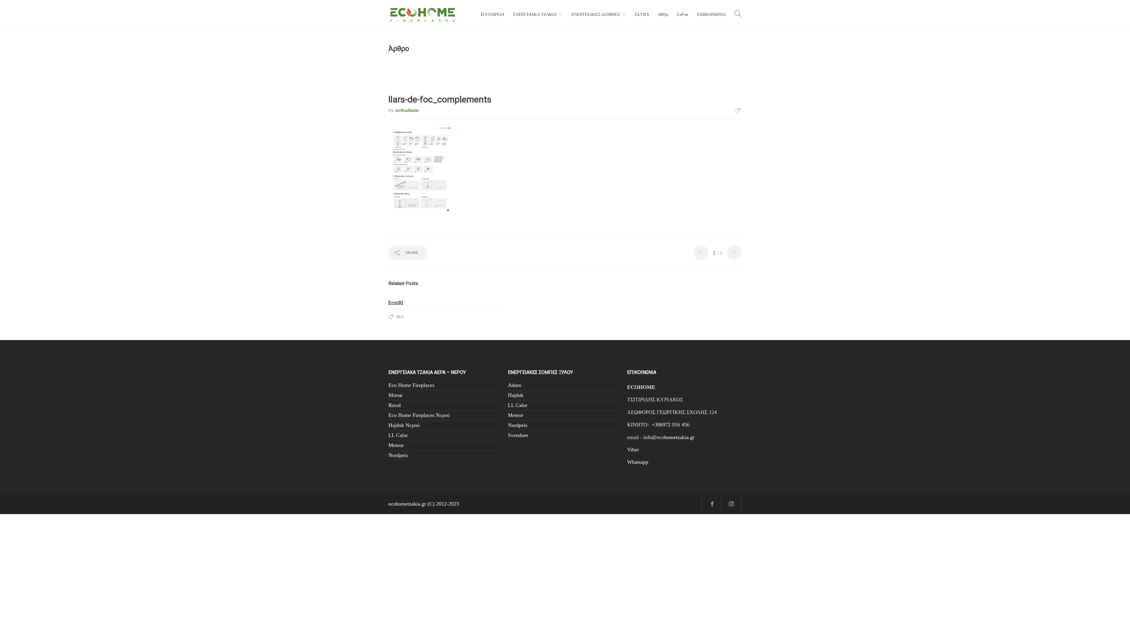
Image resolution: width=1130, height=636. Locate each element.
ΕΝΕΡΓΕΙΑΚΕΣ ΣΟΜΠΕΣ (595, 14)
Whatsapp (637, 462)
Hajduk (516, 395)
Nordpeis (398, 455)
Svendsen (518, 435)
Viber (633, 450)
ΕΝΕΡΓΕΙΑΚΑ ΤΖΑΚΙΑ (535, 14)
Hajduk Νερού (404, 425)
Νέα (400, 316)
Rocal (394, 405)
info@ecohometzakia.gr (668, 437)
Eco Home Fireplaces (411, 385)
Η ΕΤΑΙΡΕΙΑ (492, 14)
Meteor (396, 445)
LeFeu (682, 14)
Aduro (514, 385)
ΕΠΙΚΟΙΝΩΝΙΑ (711, 14)
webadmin (407, 110)
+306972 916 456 (670, 425)
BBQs (663, 14)
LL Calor (398, 435)
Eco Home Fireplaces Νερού (419, 415)
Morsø (395, 395)
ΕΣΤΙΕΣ (642, 14)
